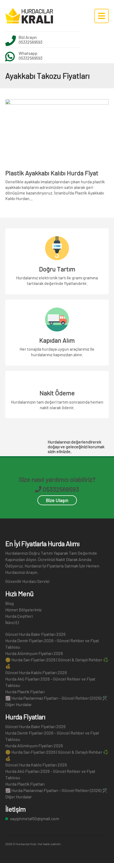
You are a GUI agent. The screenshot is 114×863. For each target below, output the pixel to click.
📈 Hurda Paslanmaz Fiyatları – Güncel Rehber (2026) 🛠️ (56, 697)
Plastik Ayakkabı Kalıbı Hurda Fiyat (51, 173)
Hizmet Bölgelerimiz (23, 609)
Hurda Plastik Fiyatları (25, 691)
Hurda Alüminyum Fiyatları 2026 (34, 653)
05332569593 (30, 41)
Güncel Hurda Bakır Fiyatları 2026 (35, 634)
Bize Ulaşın (57, 500)
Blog (9, 603)
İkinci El (12, 622)
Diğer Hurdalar (18, 704)
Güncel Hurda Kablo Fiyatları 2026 (36, 672)
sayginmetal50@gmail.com (34, 818)
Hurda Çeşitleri (19, 616)
